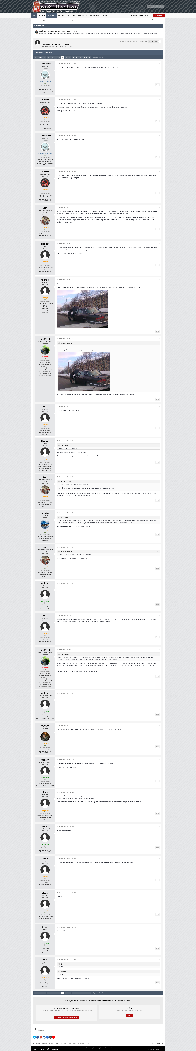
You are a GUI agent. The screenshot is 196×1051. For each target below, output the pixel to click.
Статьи (62, 15)
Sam (45, 207)
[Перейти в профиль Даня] (45, 803)
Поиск (106, 15)
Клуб (42, 15)
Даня (45, 792)
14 (52, 57)
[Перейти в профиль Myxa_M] (45, 736)
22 (80, 57)
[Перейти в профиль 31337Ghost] (45, 74)
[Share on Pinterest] (53, 1037)
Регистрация (159, 15)
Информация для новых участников (55, 31)
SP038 (160, 1049)
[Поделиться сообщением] (159, 63)
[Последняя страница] (89, 57)
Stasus (45, 927)
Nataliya (45, 513)
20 (73, 57)
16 (59, 57)
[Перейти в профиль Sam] (45, 220)
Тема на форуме (45, 368)
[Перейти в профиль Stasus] (45, 936)
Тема (42, 1049)
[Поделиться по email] (50, 1037)
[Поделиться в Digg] (44, 1037)
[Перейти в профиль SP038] (36, 32)
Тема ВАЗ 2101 (151, 1049)
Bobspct (45, 99)
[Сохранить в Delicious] (47, 1037)
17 (62, 57)
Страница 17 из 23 (98, 57)
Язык (36, 1049)
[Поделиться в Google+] (41, 1037)
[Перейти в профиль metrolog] (45, 350)
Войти (129, 1015)
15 (55, 57)
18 (66, 57)
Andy (45, 858)
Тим (45, 406)
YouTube (45, 309)
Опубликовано (66, 63)
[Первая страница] (35, 57)
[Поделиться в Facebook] (37, 1037)
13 (48, 57)
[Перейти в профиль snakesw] (45, 594)
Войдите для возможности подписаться (134, 41)
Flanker (45, 243)
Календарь (83, 15)
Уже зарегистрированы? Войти (140, 15)
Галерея (72, 15)
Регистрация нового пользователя (66, 1017)
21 (77, 57)
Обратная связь (52, 1049)
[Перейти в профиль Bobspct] (45, 110)
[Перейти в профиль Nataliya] (45, 524)
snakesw (45, 583)
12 (44, 57)
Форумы (52, 15)
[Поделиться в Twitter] (34, 1037)
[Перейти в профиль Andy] (45, 869)
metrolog (45, 338)
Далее (85, 57)
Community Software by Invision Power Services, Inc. (101, 1048)
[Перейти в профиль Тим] (45, 417)
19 (69, 57)
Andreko (45, 279)
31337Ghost (45, 63)
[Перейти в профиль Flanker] (45, 255)
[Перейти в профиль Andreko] (45, 291)
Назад (40, 57)
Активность (96, 15)
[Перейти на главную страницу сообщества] (34, 15)
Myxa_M (45, 725)
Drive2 (45, 307)
